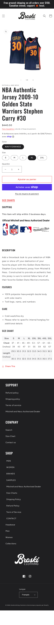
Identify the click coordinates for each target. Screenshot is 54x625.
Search (9, 430)
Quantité (6, 164)
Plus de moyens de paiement (27, 194)
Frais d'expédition (8, 129)
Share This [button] (10, 366)
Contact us (11, 442)
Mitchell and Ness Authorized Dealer (23, 411)
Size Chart (10, 436)
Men (8, 531)
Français (25, 595)
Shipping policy (13, 399)
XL (32, 157)
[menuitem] (27, 461)
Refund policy (12, 393)
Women (9, 537)
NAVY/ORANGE (13, 147)
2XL (42, 157)
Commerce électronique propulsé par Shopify (34, 605)
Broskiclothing (15, 605)
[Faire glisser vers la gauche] (21, 80)
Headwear (10, 525)
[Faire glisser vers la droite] (33, 80)
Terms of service (13, 405)
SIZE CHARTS (8, 200)
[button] (3, 16)
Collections (11, 543)
